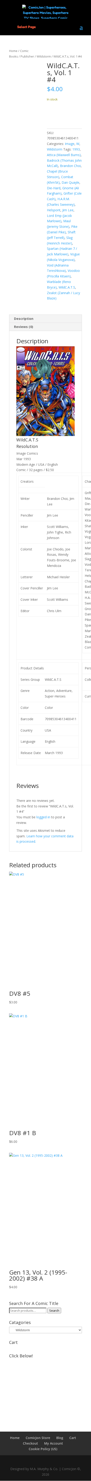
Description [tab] (23, 318)
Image (69, 143)
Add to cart (64, 113)
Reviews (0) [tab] (23, 326)
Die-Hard (53, 188)
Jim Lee (68, 210)
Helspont (53, 210)
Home (13, 51)
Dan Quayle (70, 182)
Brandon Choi (70, 166)
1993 (76, 149)
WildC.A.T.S (67, 287)
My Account (53, 1443)
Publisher (27, 56)
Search (54, 1310)
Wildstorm (44, 56)
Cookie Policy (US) (43, 1449)
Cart (72, 1438)
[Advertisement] (45, 1389)
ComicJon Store (38, 1438)
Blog (59, 1438)
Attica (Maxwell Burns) (64, 155)
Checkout (30, 1443)
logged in (43, 817)
